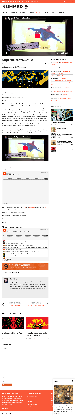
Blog (53, 12)
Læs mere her (5, 408)
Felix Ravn (54, 75)
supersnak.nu (35, 209)
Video (19, 272)
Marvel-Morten (7, 272)
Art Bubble (29, 407)
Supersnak (17, 92)
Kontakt (60, 12)
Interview (22, 12)
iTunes (24, 207)
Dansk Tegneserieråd (32, 396)
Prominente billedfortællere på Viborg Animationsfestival (64, 142)
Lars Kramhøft (55, 91)
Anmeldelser (14, 12)
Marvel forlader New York (66, 91)
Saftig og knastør (62, 75)
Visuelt (31, 12)
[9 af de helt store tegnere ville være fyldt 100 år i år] (37, 328)
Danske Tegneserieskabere (33, 399)
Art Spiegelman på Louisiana (58, 122)
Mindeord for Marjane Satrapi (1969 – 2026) (27, 1)
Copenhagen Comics (32, 404)
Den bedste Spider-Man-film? (12, 333)
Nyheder (4, 12)
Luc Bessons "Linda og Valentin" (36, 305)
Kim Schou (11, 63)
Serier (46, 12)
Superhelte (14, 272)
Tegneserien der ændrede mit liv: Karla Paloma (64, 135)
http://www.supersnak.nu (16, 294)
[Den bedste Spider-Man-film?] (13, 328)
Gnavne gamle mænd (15, 305)
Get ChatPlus (55, 62)
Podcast (38, 12)
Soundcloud (32, 207)
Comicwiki (29, 401)
